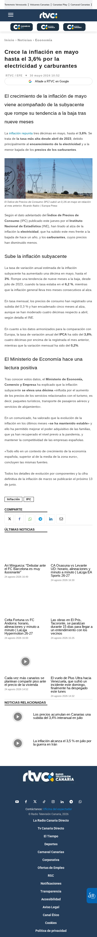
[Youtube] (17, 802)
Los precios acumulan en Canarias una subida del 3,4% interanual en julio (62, 716)
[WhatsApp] (29, 518)
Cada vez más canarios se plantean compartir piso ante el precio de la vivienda (25, 681)
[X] (9, 518)
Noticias (25, 40)
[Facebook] (19, 518)
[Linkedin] (50, 518)
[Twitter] (35, 802)
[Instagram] (53, 802)
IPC (28, 499)
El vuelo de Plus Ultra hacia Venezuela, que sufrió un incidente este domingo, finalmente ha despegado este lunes (71, 684)
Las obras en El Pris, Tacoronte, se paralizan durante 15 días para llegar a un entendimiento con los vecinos (71, 626)
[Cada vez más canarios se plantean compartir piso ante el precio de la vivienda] (25, 661)
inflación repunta (21, 133)
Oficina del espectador (57, 809)
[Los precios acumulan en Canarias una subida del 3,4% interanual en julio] (18, 716)
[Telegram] (40, 518)
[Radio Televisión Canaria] (48, 776)
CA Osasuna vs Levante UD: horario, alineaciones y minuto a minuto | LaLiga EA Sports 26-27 (71, 570)
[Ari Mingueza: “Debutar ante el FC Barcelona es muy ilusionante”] (25, 549)
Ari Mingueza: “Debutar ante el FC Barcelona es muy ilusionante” (25, 568)
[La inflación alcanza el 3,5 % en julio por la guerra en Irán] (18, 743)
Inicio (9, 40)
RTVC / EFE (14, 75)
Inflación (13, 499)
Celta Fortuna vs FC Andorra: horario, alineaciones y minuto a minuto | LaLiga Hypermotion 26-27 (22, 626)
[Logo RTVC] (48, 15)
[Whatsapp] (80, 802)
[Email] (60, 518)
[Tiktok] (44, 802)
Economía (43, 40)
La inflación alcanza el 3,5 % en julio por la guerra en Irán (62, 742)
